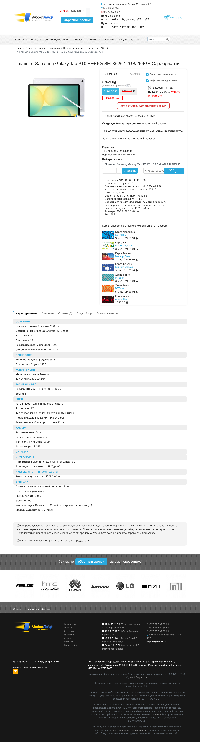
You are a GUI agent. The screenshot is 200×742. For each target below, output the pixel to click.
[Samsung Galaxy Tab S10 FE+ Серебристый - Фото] (57, 97)
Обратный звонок (77, 20)
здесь (158, 714)
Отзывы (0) (65, 313)
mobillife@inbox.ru (139, 677)
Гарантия (109, 39)
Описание (48, 313)
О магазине (70, 624)
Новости (68, 641)
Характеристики (26, 313)
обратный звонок (91, 561)
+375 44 (159, 627)
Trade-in (95, 39)
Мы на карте (111, 8)
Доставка (69, 631)
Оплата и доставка (57, 39)
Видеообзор (84, 313)
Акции (123, 39)
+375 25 (159, 631)
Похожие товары (107, 313)
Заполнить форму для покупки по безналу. (143, 105)
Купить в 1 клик (174, 171)
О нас (34, 39)
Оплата (68, 627)
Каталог (20, 39)
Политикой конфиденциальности (129, 730)
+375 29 (159, 624)
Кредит (79, 39)
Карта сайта (70, 645)
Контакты (137, 39)
